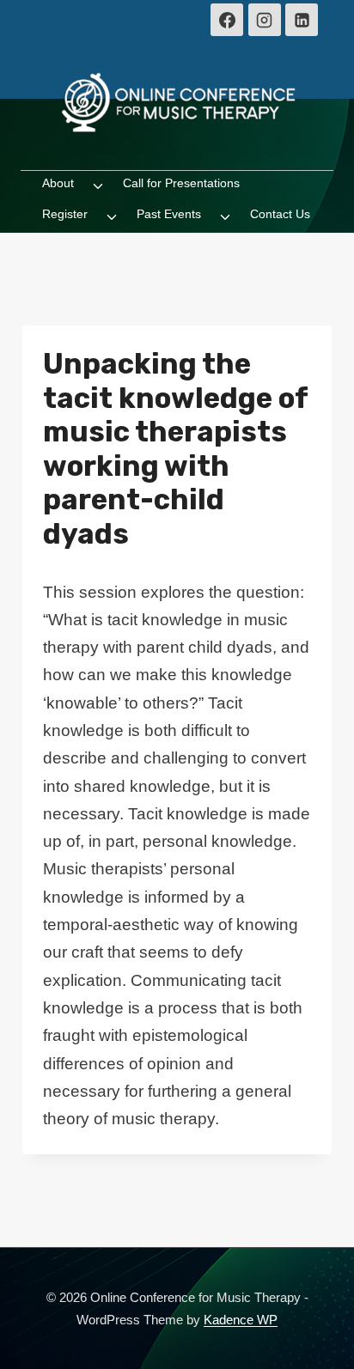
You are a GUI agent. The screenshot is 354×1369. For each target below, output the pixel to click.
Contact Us (280, 214)
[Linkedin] (301, 19)
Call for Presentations (181, 183)
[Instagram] (264, 19)
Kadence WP (241, 1319)
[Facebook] (227, 19)
